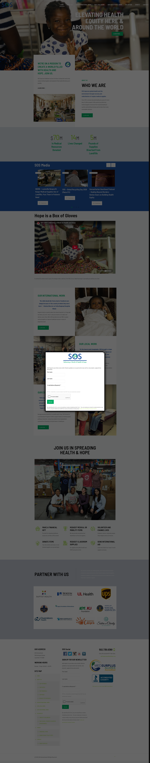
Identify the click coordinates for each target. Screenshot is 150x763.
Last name (49, 378)
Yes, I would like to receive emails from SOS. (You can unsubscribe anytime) (64, 391)
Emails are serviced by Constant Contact (88, 408)
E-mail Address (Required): (54, 385)
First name (49, 372)
